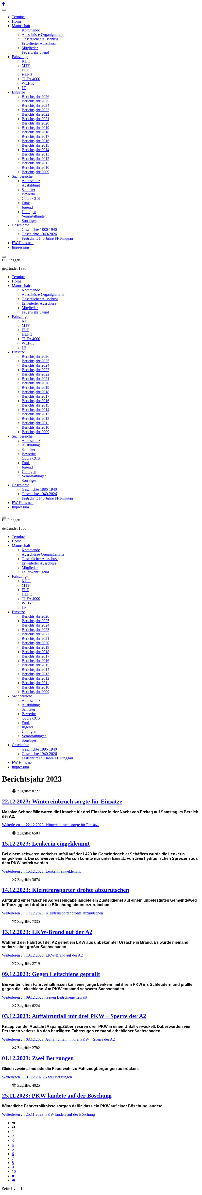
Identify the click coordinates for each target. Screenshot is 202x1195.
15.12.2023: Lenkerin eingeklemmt (46, 843)
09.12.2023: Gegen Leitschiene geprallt (51, 974)
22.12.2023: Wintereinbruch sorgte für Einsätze (62, 801)
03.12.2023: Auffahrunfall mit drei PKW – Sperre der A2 (74, 1016)
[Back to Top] (3, 4)
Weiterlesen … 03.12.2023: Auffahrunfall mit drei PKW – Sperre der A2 (58, 1039)
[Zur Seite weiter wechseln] (13, 1176)
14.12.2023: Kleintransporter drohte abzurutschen (65, 890)
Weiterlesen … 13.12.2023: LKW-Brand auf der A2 (42, 955)
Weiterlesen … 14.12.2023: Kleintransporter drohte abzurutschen (52, 913)
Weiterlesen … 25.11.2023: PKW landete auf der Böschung (48, 1114)
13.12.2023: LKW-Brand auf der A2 (47, 932)
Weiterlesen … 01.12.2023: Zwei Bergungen (37, 1077)
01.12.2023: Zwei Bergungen (38, 1058)
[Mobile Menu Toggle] (4, 10)
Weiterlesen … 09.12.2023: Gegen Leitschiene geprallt (44, 997)
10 (14, 1171)
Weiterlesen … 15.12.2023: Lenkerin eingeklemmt (41, 871)
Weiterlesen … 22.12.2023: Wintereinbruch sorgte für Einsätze (50, 825)
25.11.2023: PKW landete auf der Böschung (57, 1095)
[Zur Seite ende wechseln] (13, 1180)
